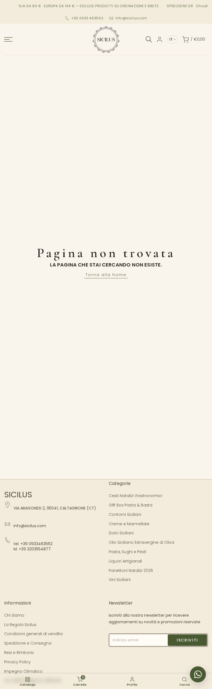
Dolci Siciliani (121, 533)
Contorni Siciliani (125, 514)
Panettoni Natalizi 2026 (131, 570)
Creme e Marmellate (129, 524)
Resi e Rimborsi (19, 652)
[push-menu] (8, 39)
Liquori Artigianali (125, 561)
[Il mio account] (159, 39)
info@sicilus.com (131, 18)
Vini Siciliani (120, 579)
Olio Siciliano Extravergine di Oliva (141, 542)
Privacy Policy (17, 662)
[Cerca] (149, 39)
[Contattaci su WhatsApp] (198, 674)
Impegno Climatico (23, 671)
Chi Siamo (14, 615)
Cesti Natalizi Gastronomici (135, 495)
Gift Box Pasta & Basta (130, 505)
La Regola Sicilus (20, 624)
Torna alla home (106, 275)
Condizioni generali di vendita (33, 634)
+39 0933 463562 (87, 18)
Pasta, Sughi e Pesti (127, 552)
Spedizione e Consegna (27, 643)
